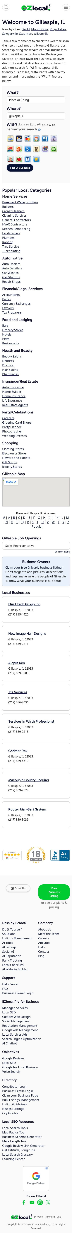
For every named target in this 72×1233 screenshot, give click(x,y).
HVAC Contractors (14, 224)
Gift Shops (9, 462)
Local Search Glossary (17, 1154)
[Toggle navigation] (66, 7)
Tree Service (10, 246)
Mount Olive (39, 29)
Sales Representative (19, 546)
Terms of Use (53, 1216)
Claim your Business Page (20, 1095)
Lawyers (8, 308)
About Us (44, 929)
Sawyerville (10, 34)
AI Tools (7, 943)
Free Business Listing (54, 892)
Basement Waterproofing (20, 202)
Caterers (8, 418)
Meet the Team (48, 934)
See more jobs (62, 551)
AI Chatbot (9, 1043)
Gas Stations (11, 277)
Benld (26, 29)
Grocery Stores (12, 330)
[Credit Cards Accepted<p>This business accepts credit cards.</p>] (27, 138)
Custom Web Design (16, 1017)
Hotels (6, 334)
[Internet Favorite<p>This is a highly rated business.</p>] (36, 159)
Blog (41, 956)
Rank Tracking (12, 960)
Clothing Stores (13, 449)
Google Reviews (13, 1058)
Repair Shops (11, 282)
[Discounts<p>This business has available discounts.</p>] (19, 149)
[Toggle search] (6, 7)
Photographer (12, 431)
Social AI (8, 952)
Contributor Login (14, 1087)
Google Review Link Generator (23, 1146)
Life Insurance (12, 401)
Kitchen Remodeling (16, 229)
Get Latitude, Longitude (18, 1150)
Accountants (11, 295)
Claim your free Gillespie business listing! (33, 567)
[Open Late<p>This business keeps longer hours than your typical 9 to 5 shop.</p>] (19, 138)
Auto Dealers (11, 264)
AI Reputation (11, 956)
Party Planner (11, 427)
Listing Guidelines (14, 1104)
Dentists (8, 361)
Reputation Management (19, 1026)
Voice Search (11, 1072)
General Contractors (16, 220)
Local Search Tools (15, 1128)
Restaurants (10, 343)
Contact (43, 952)
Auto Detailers (12, 268)
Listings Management (17, 938)
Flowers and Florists (16, 458)
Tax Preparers (12, 312)
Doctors (7, 365)
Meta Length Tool (14, 1141)
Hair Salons (10, 370)
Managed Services (15, 1008)
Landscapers (11, 233)
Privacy (38, 1216)
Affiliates (44, 943)
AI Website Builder (15, 969)
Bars (5, 326)
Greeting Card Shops (16, 422)
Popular (37, 526)
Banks (6, 299)
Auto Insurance (13, 387)
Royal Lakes (58, 29)
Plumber (8, 238)
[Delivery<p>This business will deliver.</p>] (10, 149)
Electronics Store (14, 453)
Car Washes (10, 273)
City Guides (10, 1113)
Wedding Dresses (14, 436)
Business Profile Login (17, 1091)
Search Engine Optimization (21, 1039)
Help (41, 947)
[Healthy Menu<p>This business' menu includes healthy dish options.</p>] (19, 159)
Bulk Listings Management (20, 1100)
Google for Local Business (20, 1067)
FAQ (5, 989)
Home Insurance (13, 396)
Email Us (19, 888)
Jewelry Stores (12, 467)
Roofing (7, 242)
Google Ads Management (20, 1030)
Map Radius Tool (13, 1132)
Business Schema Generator (22, 1137)
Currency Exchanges (16, 304)
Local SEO (9, 1012)
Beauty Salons (12, 356)
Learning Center (13, 1159)
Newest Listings (13, 1109)
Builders (8, 207)
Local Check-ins (13, 965)
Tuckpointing (11, 251)
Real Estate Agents (15, 405)
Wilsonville (41, 34)
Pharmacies (10, 374)
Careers (43, 938)
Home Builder (11, 392)
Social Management (16, 1021)
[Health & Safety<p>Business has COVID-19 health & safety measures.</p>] (27, 159)
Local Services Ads (15, 1034)
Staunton (25, 34)
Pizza (5, 339)
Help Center (10, 984)
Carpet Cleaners (13, 211)
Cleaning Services (14, 215)
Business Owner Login (17, 993)
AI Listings (9, 947)
